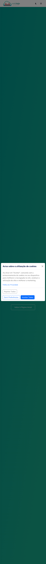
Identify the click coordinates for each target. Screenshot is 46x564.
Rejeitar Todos (10, 291)
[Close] (42, 266)
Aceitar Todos (27, 297)
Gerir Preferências (11, 297)
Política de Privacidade (10, 285)
